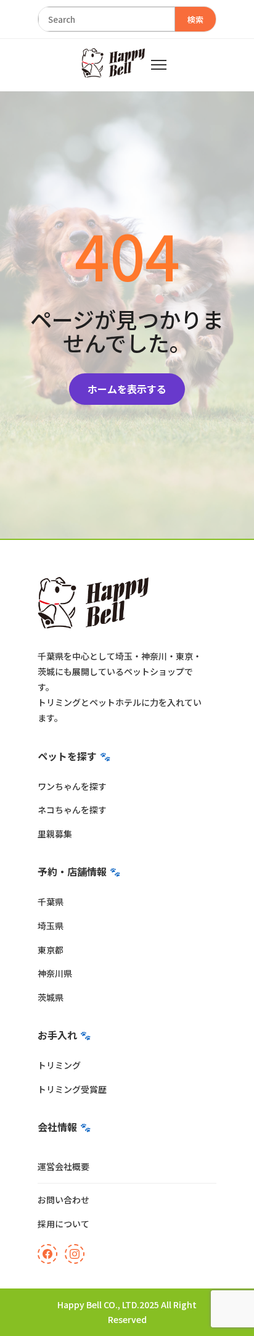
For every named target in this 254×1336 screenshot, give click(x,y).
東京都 (50, 950)
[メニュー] (159, 65)
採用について (63, 1224)
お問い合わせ (63, 1199)
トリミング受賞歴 (72, 1089)
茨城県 (50, 997)
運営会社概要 (63, 1166)
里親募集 (55, 834)
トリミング (59, 1065)
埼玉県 (50, 925)
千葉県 (50, 901)
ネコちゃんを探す (72, 809)
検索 (195, 19)
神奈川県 (55, 973)
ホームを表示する (127, 388)
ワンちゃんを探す (72, 786)
